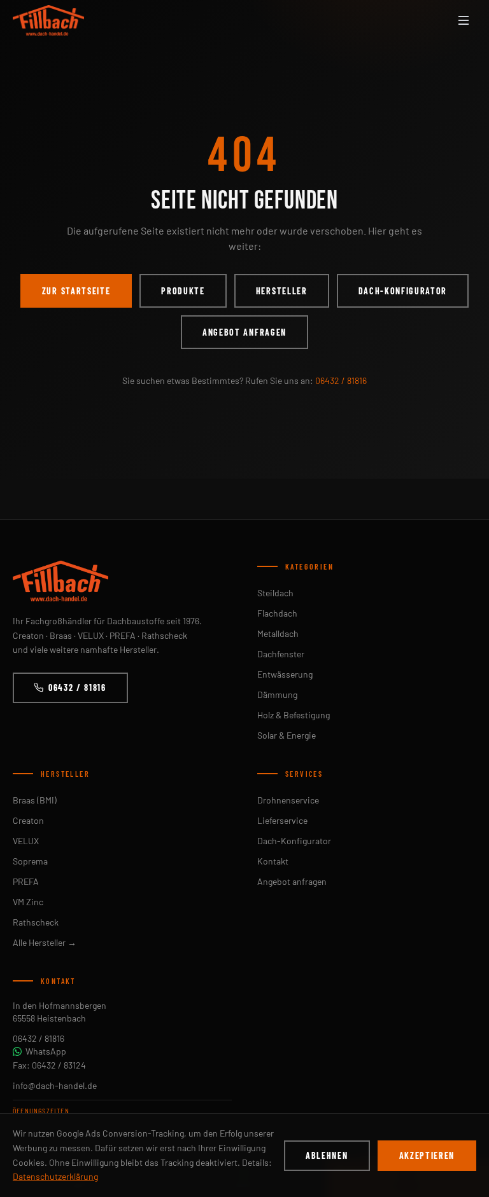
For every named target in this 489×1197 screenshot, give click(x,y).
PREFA (26, 881)
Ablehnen (327, 1155)
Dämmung (277, 694)
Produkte (182, 290)
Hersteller (282, 290)
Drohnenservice (288, 800)
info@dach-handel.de (55, 1085)
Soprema (30, 861)
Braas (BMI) (35, 800)
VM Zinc (28, 901)
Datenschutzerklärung (55, 1176)
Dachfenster (280, 653)
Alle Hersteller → (44, 942)
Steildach (275, 592)
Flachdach (277, 613)
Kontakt (272, 861)
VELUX (26, 840)
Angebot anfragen (244, 332)
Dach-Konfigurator (403, 290)
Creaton (28, 820)
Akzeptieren (427, 1155)
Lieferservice (282, 820)
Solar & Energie (286, 735)
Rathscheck (36, 922)
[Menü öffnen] (463, 20)
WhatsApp (45, 1051)
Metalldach (278, 633)
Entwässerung (285, 674)
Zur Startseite (76, 290)
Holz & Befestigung (293, 714)
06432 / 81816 (341, 380)
